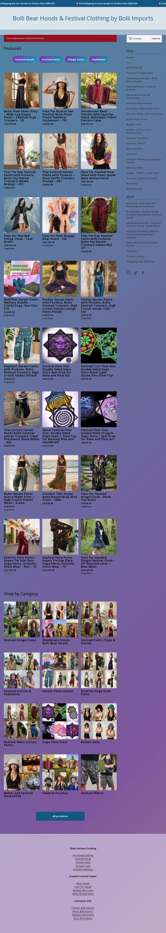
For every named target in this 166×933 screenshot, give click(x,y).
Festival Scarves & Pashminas (138, 96)
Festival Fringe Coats (140, 72)
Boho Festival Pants (83, 893)
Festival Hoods (24, 59)
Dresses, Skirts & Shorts (142, 178)
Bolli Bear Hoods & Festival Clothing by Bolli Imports (83, 18)
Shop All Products (83, 918)
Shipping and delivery (140, 261)
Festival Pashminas (83, 869)
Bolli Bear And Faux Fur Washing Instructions (141, 205)
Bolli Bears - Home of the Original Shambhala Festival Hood (144, 214)
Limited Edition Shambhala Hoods (143, 161)
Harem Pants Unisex (139, 103)
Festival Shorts (136, 143)
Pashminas (99, 59)
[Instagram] (128, 273)
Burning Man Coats (83, 890)
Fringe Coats (76, 59)
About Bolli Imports (83, 911)
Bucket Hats (134, 124)
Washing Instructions (83, 914)
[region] (83, 3)
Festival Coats (83, 865)
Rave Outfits (134, 148)
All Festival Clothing (83, 855)
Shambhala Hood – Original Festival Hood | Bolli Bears (143, 224)
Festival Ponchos (137, 138)
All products (60, 816)
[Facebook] (143, 273)
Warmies (132, 183)
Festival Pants (51, 59)
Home (130, 57)
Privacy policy (135, 256)
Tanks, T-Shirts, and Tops (142, 172)
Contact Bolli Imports (83, 907)
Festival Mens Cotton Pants (144, 113)
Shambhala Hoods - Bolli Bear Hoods (141, 80)
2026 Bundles (134, 167)
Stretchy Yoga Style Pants (143, 108)
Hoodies (131, 154)
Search (129, 62)
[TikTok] (136, 273)
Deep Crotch (134, 188)
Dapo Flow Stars (137, 119)
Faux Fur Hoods (83, 886)
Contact (131, 251)
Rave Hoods (83, 883)
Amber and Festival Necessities (138, 131)
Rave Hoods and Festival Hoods (142, 244)
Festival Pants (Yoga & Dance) (141, 88)
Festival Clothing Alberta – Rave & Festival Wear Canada (143, 234)
